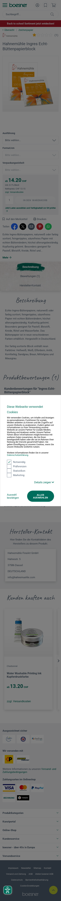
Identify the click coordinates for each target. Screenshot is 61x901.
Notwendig (19, 461)
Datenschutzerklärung (17, 455)
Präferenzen (19, 466)
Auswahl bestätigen (13, 496)
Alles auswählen (40, 496)
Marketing (18, 475)
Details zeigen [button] (43, 482)
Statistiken (19, 470)
